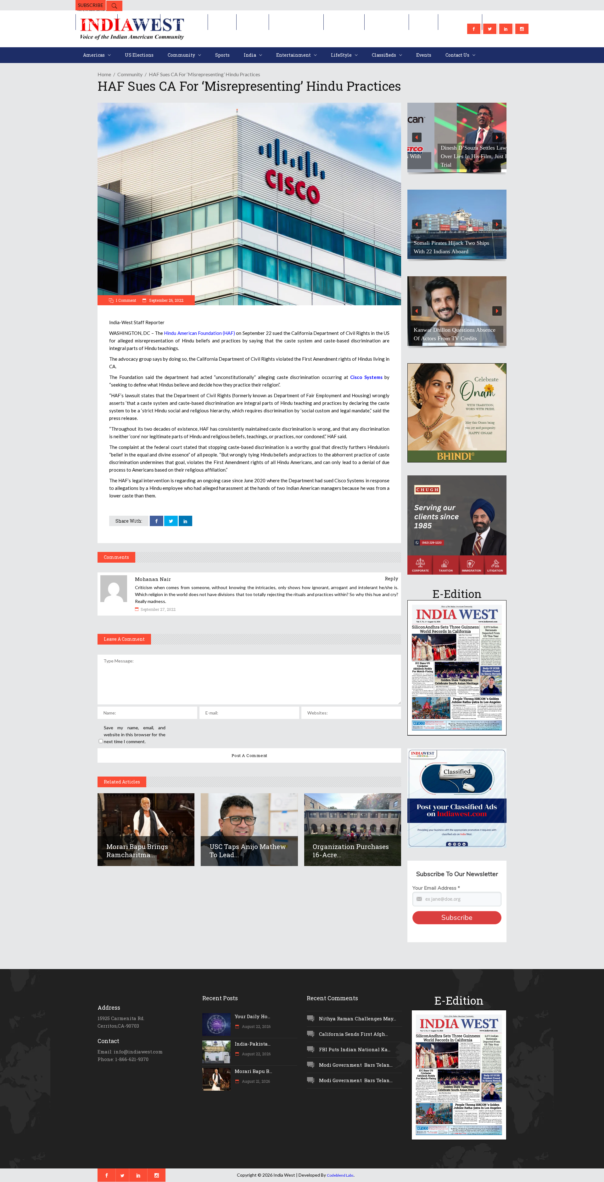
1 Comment (126, 300)
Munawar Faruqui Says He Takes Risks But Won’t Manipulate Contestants (452, 329)
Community (130, 74)
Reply (391, 578)
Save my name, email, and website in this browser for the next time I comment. (134, 734)
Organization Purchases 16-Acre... (351, 850)
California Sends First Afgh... (353, 1034)
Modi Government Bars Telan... (356, 1065)
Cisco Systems (366, 377)
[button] (456, 137)
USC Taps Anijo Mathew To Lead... (248, 850)
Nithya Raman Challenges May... (357, 1018)
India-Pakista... (253, 1044)
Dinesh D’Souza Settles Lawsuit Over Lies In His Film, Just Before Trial (453, 156)
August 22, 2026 (256, 1026)
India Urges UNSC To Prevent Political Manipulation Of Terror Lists (451, 243)
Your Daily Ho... (252, 1016)
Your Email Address (436, 888)
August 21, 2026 (255, 1081)
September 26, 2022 (165, 300)
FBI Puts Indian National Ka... (354, 1049)
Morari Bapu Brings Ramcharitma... (137, 850)
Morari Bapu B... (253, 1071)
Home (104, 74)
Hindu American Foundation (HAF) (199, 333)
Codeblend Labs (340, 1175)
